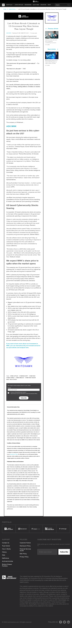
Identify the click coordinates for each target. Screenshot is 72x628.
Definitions (5, 558)
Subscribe (24, 398)
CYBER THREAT (10, 378)
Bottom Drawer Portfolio (7, 565)
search (68, 5)
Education (43, 4)
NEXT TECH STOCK (11, 379)
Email (9, 388)
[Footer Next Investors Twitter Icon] (64, 622)
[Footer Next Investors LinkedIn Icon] (68, 622)
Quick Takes (36, 4)
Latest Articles (19, 4)
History (4, 552)
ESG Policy (23, 554)
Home (4, 9)
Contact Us (5, 543)
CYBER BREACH (20, 378)
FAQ (3, 555)
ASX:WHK (11, 126)
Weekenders (28, 4)
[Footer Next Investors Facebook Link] (60, 622)
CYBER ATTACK (14, 376)
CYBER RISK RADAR (30, 378)
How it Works (6, 549)
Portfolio (9, 4)
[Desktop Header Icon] (4, 5)
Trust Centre (6, 546)
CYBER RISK (32, 376)
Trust (49, 4)
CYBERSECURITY (23, 376)
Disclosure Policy (14, 454)
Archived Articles (7, 561)
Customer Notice (25, 543)
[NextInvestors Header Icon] (36, 1)
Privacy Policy (24, 557)
